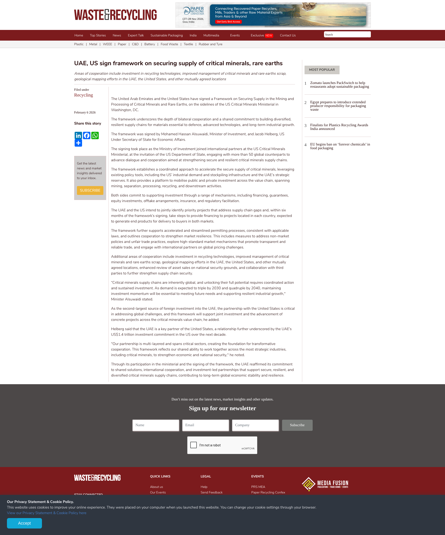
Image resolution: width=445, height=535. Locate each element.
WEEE (107, 44)
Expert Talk (136, 35)
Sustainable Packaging (167, 35)
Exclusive (261, 35)
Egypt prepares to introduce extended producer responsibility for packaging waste (338, 106)
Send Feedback (211, 492)
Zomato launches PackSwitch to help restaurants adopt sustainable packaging (339, 85)
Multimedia (212, 35)
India (193, 35)
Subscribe (90, 190)
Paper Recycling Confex (268, 492)
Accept (24, 523)
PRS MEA (258, 487)
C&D (135, 44)
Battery (149, 44)
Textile (188, 44)
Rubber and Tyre (210, 44)
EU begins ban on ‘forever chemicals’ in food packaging (340, 146)
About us (156, 487)
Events (236, 35)
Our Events (158, 492)
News (117, 35)
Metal (93, 44)
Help (204, 487)
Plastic (78, 44)
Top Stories (98, 35)
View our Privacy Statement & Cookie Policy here (46, 513)
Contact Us (288, 35)
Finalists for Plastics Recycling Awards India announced (339, 127)
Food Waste (169, 44)
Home (78, 35)
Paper (122, 44)
